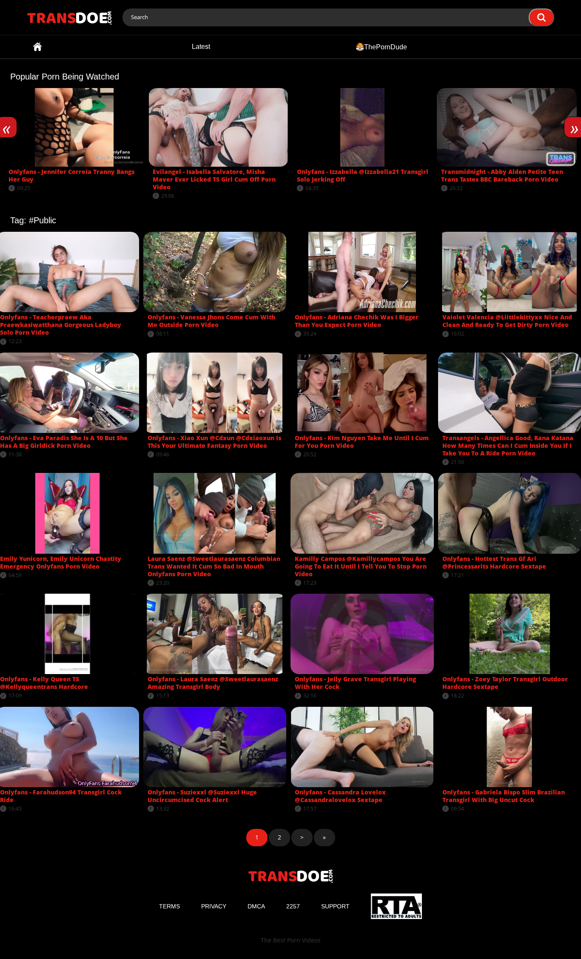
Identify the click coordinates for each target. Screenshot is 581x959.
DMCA (256, 906)
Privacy (213, 906)
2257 (293, 906)
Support (335, 906)
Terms (169, 906)
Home (37, 46)
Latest (201, 46)
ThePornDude (385, 46)
